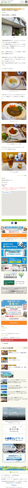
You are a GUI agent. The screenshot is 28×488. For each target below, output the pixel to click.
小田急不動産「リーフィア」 (6, 479)
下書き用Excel (4, 327)
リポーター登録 (19, 238)
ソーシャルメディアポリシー (7, 477)
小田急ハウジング (23, 479)
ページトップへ (15, 472)
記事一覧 (25, 347)
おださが (4, 10)
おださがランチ (9, 10)
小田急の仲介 (15, 479)
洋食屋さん (16, 10)
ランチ (23, 9)
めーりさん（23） (20, 175)
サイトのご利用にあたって (6, 475)
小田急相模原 (13, 9)
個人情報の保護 (15, 475)
